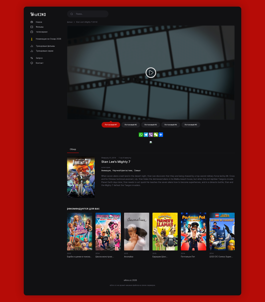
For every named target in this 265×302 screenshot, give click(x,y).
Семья (137, 170)
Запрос (39, 58)
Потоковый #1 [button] (111, 125)
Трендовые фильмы (45, 46)
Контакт (39, 63)
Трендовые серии (44, 51)
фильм (69, 22)
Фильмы (39, 27)
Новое (39, 22)
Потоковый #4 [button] (171, 125)
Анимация (106, 170)
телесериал (41, 32)
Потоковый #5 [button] (191, 125)
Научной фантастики (122, 170)
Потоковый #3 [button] (151, 125)
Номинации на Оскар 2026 (48, 39)
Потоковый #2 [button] (131, 125)
